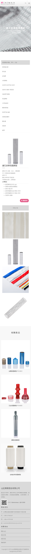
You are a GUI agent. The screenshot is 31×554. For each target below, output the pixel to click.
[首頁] (8, 3)
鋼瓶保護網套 (15, 440)
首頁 (4, 31)
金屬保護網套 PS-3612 (15, 371)
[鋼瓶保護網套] (15, 423)
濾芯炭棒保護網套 (16, 33)
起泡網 (4, 76)
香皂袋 (4, 71)
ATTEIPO (19, 551)
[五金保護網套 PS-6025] (15, 389)
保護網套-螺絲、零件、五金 (21, 31)
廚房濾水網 (5, 67)
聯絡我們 (25, 200)
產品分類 (9, 31)
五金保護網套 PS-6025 (15, 405)
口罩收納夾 (5, 103)
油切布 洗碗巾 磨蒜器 (8, 89)
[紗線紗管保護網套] (15, 458)
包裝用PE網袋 (6, 94)
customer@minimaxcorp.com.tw (12, 523)
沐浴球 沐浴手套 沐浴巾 (8, 85)
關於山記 (3, 531)
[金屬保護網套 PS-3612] (15, 354)
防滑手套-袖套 (6, 112)
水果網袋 (4, 80)
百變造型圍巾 (5, 117)
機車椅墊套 (5, 107)
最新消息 (3, 539)
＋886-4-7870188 (8, 519)
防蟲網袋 (4, 98)
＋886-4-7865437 (8, 515)
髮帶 (3, 130)
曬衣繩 (4, 121)
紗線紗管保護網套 (15, 474)
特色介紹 (15, 208)
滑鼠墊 (4, 126)
